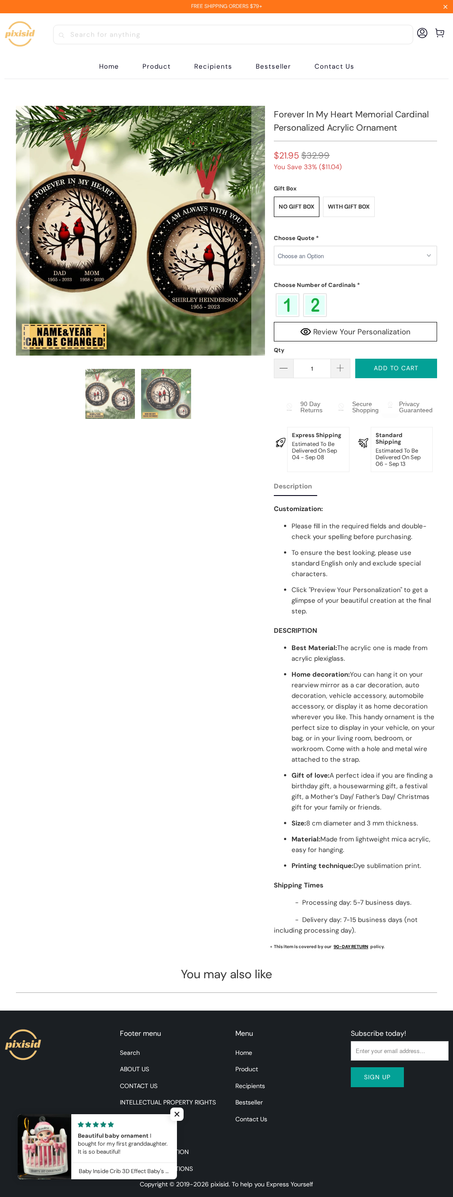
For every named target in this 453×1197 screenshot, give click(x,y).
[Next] (258, 231)
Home (243, 1053)
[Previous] (22, 231)
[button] (156, 66)
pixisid (220, 1184)
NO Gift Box (297, 206)
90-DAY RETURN (351, 946)
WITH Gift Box (349, 206)
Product (246, 1069)
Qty (279, 350)
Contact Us (251, 1119)
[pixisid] (19, 34)
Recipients (250, 1086)
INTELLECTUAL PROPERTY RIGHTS (168, 1102)
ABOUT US (134, 1069)
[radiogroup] (355, 305)
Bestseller (249, 1102)
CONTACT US (138, 1086)
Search (130, 1053)
